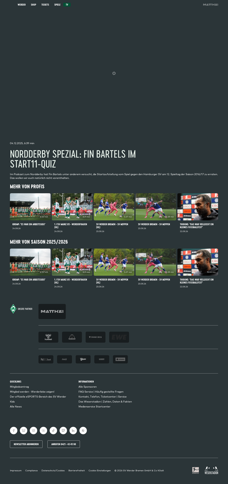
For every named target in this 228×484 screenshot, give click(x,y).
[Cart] (188, 4)
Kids (12, 401)
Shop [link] (33, 4)
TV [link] (67, 4)
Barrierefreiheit (76, 470)
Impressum (16, 470)
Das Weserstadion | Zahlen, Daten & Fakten (105, 401)
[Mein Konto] (197, 4)
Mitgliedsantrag (19, 386)
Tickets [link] (45, 4)
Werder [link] (22, 4)
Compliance (31, 470)
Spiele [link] (57, 4)
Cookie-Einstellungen (100, 470)
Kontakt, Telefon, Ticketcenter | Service (102, 396)
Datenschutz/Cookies (53, 470)
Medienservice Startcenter (94, 406)
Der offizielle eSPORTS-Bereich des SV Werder (38, 396)
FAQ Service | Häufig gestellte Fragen (100, 391)
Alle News (16, 406)
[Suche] (179, 4)
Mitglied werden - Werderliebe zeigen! (32, 391)
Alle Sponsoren (87, 386)
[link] (210, 4)
